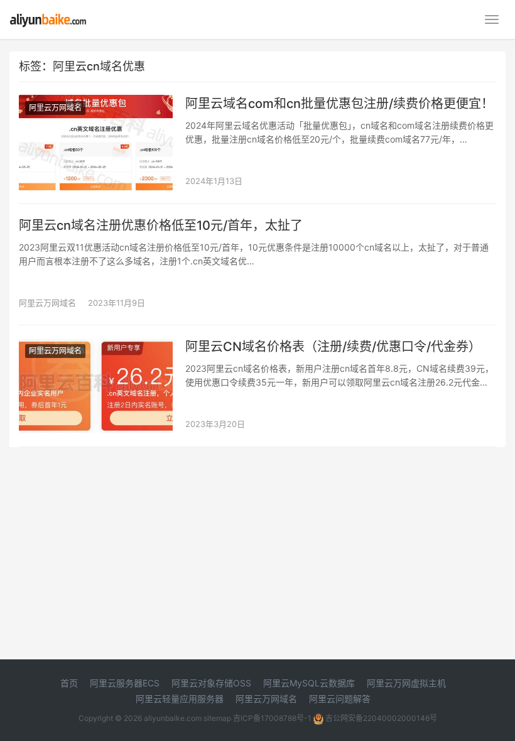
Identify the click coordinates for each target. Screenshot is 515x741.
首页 (69, 683)
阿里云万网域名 (55, 107)
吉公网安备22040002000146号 (380, 718)
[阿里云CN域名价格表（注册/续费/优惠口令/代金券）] (96, 345)
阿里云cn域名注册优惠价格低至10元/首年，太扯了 (161, 225)
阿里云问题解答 (340, 698)
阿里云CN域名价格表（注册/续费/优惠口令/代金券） (333, 346)
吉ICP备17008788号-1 (272, 718)
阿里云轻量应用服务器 (180, 698)
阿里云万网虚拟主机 (406, 683)
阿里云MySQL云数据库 (309, 683)
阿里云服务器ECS (125, 683)
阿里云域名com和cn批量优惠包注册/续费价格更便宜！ (339, 103)
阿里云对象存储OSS (211, 683)
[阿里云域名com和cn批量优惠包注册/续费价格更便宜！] (96, 102)
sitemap (217, 718)
